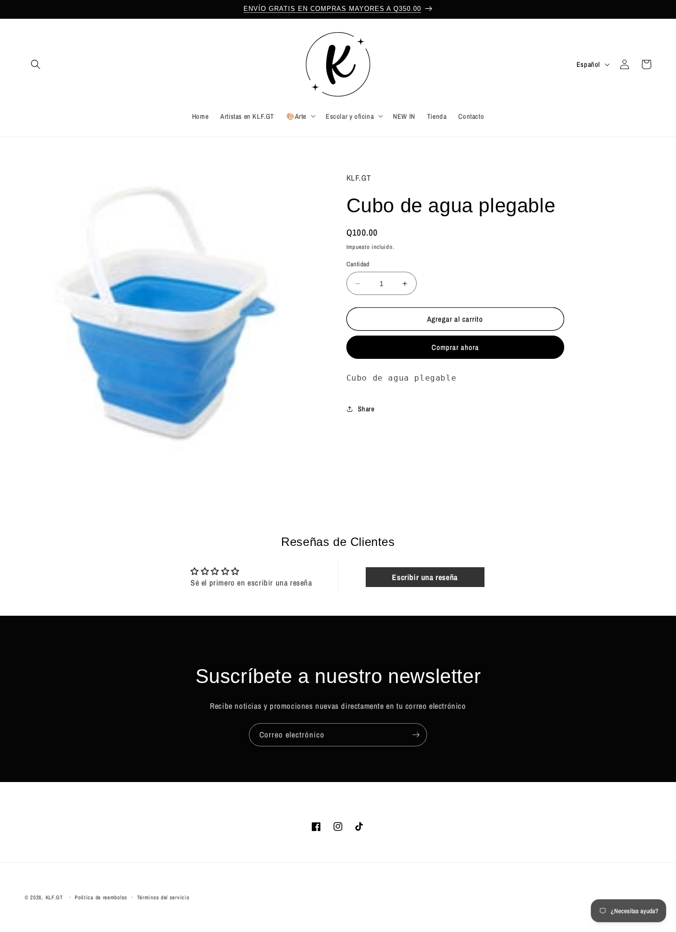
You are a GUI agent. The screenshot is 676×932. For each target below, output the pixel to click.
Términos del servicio (163, 897)
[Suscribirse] (416, 734)
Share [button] (366, 408)
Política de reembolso (101, 897)
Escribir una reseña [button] (424, 577)
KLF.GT (54, 897)
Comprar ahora (455, 347)
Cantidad (358, 264)
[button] (36, 64)
